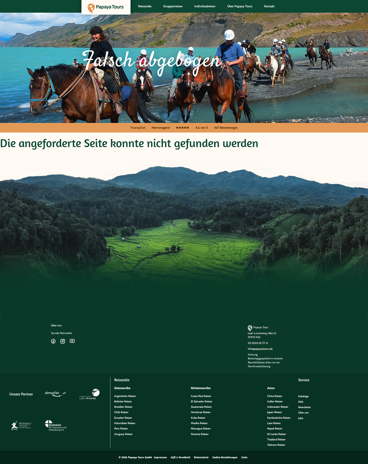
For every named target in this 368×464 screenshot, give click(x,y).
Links (244, 457)
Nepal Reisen (274, 428)
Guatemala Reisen (201, 406)
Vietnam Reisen (276, 445)
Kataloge (303, 396)
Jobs (300, 418)
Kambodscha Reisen (279, 417)
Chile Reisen (121, 412)
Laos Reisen (274, 423)
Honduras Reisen (201, 412)
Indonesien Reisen (277, 406)
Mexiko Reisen (199, 423)
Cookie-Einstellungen (224, 457)
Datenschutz (201, 457)
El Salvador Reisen (201, 401)
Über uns (56, 325)
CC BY (22, 135)
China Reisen (274, 396)
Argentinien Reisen (125, 396)
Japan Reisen (274, 412)
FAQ (300, 402)
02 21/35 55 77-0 (258, 343)
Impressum (160, 457)
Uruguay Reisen (123, 434)
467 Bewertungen (226, 127)
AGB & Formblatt (180, 457)
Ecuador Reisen (123, 417)
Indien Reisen (275, 401)
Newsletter (304, 407)
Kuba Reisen (198, 417)
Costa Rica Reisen (201, 396)
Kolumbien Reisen (124, 423)
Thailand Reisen (276, 439)
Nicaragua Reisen (201, 428)
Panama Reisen (200, 434)
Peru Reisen (121, 428)
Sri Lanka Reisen (276, 434)
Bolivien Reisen (123, 401)
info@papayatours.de (260, 348)
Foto (1, 135)
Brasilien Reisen (123, 406)
